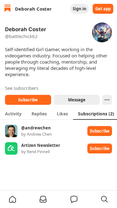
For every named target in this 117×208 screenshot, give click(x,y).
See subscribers (21, 88)
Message (76, 100)
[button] (12, 199)
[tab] (13, 113)
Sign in (79, 9)
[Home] (7, 8)
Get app (103, 9)
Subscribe (28, 100)
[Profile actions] (107, 100)
